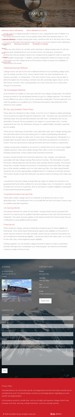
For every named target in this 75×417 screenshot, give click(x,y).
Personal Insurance (21, 44)
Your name (12, 315)
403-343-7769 (6, 62)
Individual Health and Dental (12, 30)
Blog (3, 53)
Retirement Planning (40, 44)
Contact (5, 57)
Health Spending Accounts (37, 30)
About (4, 48)
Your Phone (12, 323)
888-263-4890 (44, 280)
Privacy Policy (7, 386)
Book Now (45, 301)
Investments (6, 44)
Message (11, 347)
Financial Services (8, 39)
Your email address (15, 331)
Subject (11, 339)
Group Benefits (7, 35)
